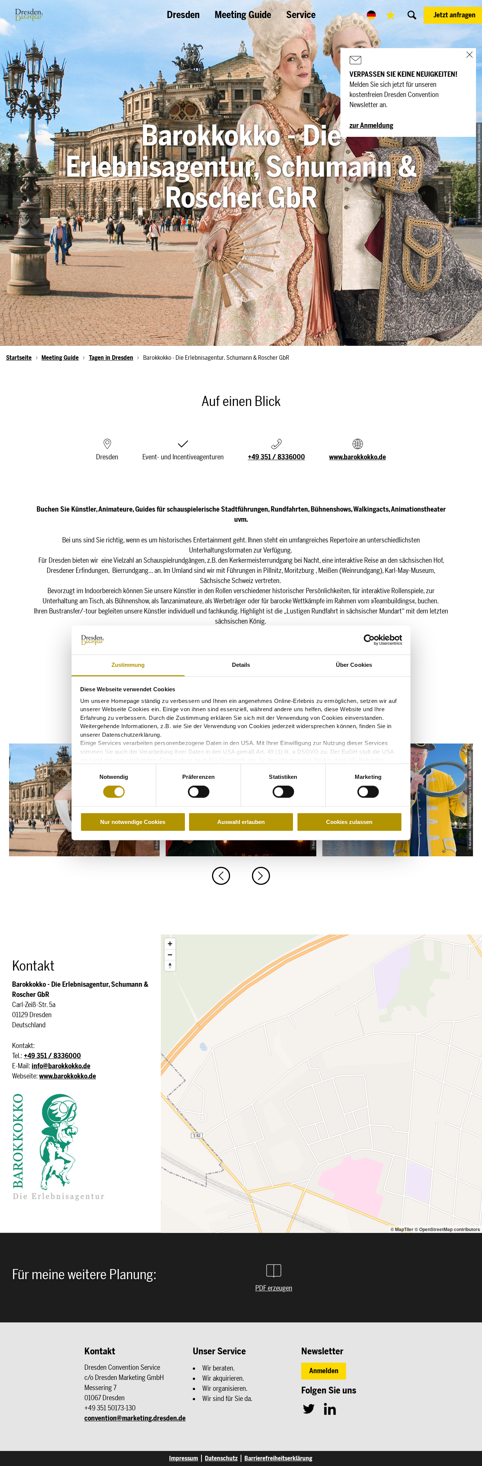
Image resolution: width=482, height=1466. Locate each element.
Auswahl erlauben (241, 822)
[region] (321, 1083)
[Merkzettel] (390, 15)
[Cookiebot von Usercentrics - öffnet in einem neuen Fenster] (369, 640)
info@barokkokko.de (61, 1066)
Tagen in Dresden (111, 357)
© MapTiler (401, 1229)
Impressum (183, 1458)
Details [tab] (241, 665)
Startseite (19, 357)
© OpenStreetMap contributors (447, 1229)
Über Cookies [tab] (354, 665)
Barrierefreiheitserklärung (278, 1458)
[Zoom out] (170, 954)
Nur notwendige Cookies (132, 822)
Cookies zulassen (349, 822)
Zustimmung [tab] (128, 665)
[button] (453, 15)
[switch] (198, 792)
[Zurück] (221, 876)
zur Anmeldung (371, 125)
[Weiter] (261, 876)
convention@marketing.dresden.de (135, 1418)
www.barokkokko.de (357, 457)
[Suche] (412, 15)
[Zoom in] (170, 943)
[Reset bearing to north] (170, 965)
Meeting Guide (60, 357)
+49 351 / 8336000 (276, 457)
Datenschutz (221, 1458)
